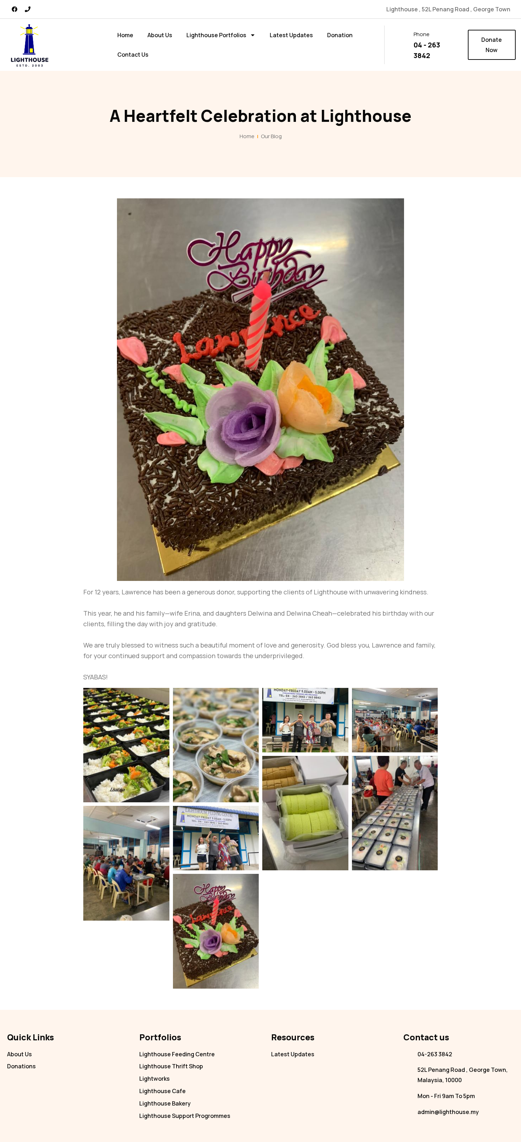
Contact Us (133, 54)
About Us (159, 35)
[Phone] (27, 9)
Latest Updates (291, 35)
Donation (340, 35)
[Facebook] (14, 9)
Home (125, 35)
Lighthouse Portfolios (216, 35)
